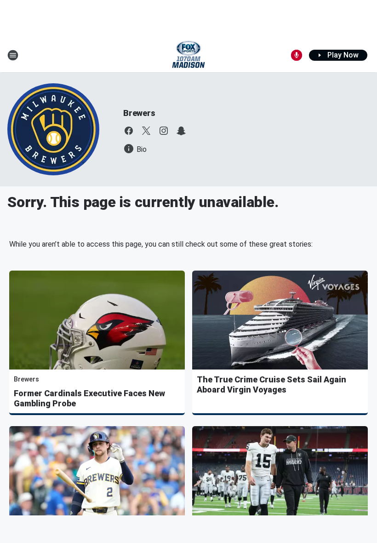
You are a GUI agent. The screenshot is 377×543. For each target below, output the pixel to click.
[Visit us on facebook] (128, 130)
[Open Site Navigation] (12, 55)
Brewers (139, 113)
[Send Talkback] (296, 55)
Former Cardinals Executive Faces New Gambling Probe (89, 398)
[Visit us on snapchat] (181, 130)
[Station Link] (188, 55)
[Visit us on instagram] (163, 130)
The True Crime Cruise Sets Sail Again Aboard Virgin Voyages (271, 384)
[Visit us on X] (146, 130)
